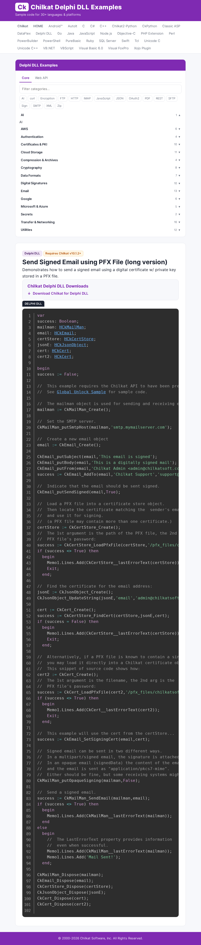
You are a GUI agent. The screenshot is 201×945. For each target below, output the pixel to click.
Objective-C (126, 33)
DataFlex (24, 33)
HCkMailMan (71, 327)
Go (59, 33)
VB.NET (49, 48)
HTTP (74, 98)
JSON (120, 98)
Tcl (137, 41)
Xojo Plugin (142, 48)
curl (32, 98)
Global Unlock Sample (81, 392)
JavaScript (87, 33)
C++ (103, 26)
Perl (172, 33)
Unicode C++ (27, 48)
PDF (147, 98)
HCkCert (60, 350)
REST (159, 98)
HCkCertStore (79, 339)
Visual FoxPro (118, 48)
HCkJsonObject (70, 344)
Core (25, 78)
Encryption (47, 98)
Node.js (106, 33)
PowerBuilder (27, 41)
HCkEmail (64, 333)
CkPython (149, 26)
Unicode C (152, 41)
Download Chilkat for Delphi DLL (60, 293)
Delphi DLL (44, 33)
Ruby (90, 41)
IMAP (87, 98)
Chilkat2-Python (124, 26)
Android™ (56, 26)
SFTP (171, 98)
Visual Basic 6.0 (91, 48)
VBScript (67, 48)
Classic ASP (171, 26)
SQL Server (107, 41)
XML (49, 105)
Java (70, 33)
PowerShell (51, 41)
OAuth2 (134, 98)
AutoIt (72, 26)
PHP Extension (152, 33)
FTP (62, 98)
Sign (24, 105)
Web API (41, 78)
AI (23, 98)
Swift (125, 41)
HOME (38, 26)
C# (92, 26)
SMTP (37, 105)
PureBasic (73, 41)
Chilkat (22, 26)
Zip (59, 105)
